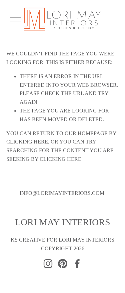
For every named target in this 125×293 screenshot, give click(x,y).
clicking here (27, 141)
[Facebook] (77, 263)
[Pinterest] (62, 263)
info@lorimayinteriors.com (62, 193)
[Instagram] (48, 263)
